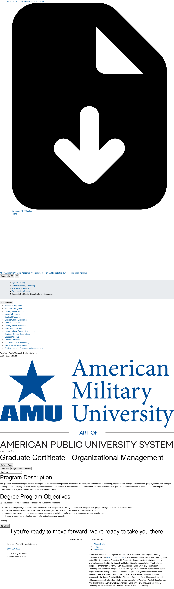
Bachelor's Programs (13, 308)
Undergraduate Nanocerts (16, 325)
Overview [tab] (5, 468)
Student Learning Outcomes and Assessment (24, 348)
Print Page (7, 465)
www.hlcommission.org (115, 557)
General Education (12, 339)
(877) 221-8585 (13, 548)
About (2, 272)
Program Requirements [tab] (21, 468)
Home (14, 213)
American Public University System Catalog (25, 1)
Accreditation (99, 549)
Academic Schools (13, 272)
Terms (96, 546)
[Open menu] (17, 276)
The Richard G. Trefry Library (17, 342)
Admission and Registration (50, 272)
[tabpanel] (87, 495)
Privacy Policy (99, 544)
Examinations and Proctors (16, 345)
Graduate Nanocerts (13, 328)
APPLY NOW (76, 539)
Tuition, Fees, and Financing (75, 272)
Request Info (98, 539)
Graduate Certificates (21, 291)
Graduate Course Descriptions (17, 334)
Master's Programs (12, 314)
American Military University (23, 285)
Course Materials (12, 336)
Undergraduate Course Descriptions (20, 331)
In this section (6, 302)
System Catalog (18, 282)
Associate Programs (13, 305)
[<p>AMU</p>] (87, 230)
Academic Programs (30, 272)
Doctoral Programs (12, 317)
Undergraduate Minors (14, 311)
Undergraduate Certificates (16, 319)
